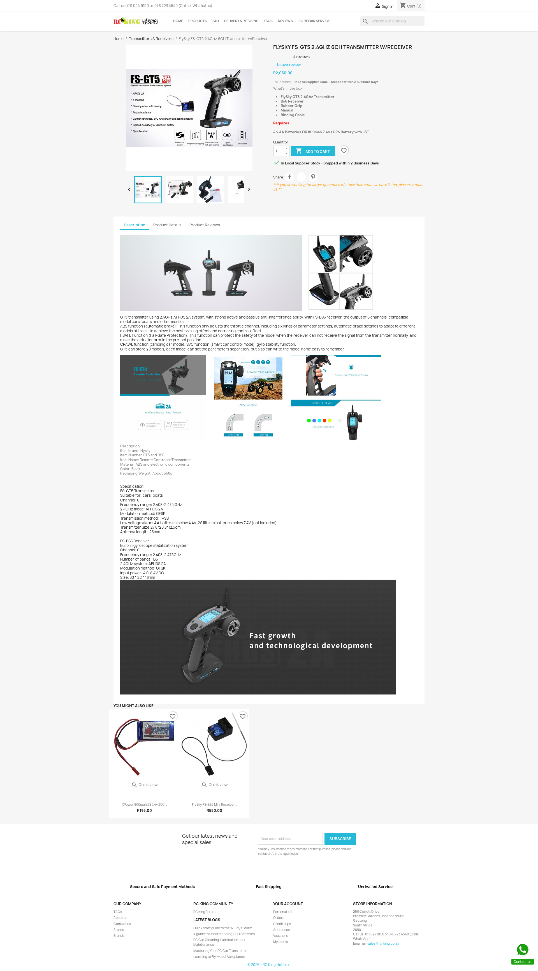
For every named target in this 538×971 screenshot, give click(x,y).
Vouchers (280, 935)
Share (289, 177)
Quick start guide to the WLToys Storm (222, 928)
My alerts (280, 942)
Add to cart (313, 150)
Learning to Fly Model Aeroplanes (219, 956)
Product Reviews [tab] (204, 224)
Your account (288, 903)
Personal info (283, 912)
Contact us (122, 924)
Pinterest (313, 177)
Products (197, 21)
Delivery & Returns (241, 21)
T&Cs (268, 21)
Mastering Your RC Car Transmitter (220, 951)
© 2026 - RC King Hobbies (269, 964)
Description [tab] (134, 224)
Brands (118, 935)
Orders (278, 918)
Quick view (144, 784)
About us (120, 918)
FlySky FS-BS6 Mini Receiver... (214, 804)
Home (178, 21)
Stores (118, 930)
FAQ (215, 21)
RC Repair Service (314, 21)
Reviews (285, 21)
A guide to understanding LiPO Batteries (224, 934)
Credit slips (282, 924)
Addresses (281, 930)
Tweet (301, 177)
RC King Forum (204, 912)
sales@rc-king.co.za (383, 943)
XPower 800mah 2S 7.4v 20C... (144, 804)
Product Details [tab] (167, 224)
